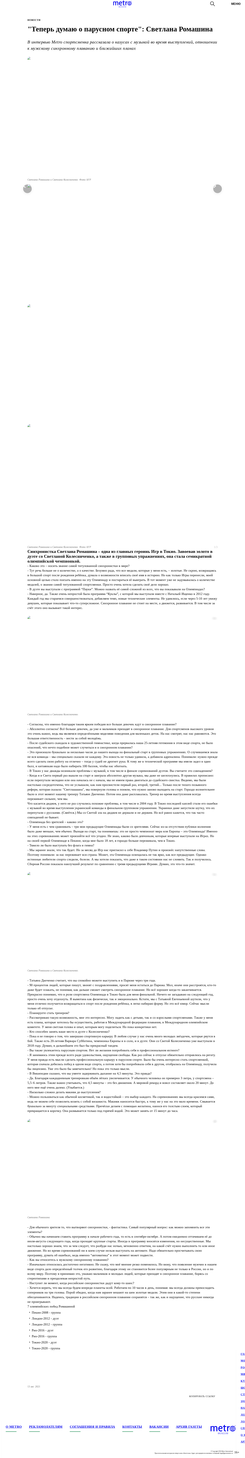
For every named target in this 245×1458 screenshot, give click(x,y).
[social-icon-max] (30, 1452)
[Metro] (122, 4)
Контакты (132, 1427)
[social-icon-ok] (23, 1452)
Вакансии (159, 1427)
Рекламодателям (46, 1427)
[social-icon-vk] (8, 1452)
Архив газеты (189, 1427)
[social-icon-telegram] (16, 1452)
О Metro (14, 1427)
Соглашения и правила (92, 1427)
